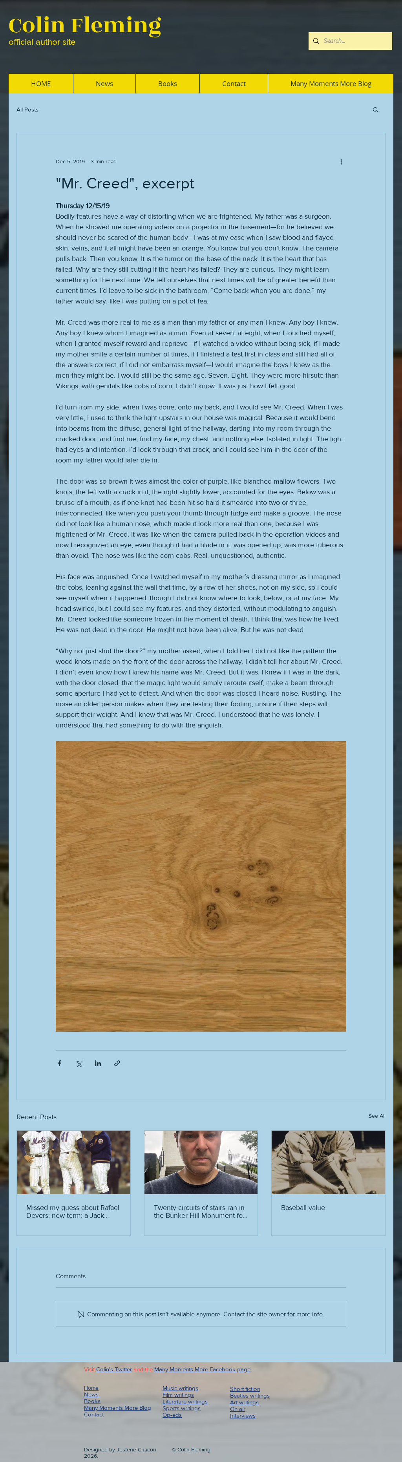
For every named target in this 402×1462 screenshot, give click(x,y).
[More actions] (341, 161)
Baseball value (303, 1208)
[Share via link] (117, 1063)
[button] (375, 109)
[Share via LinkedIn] (98, 1063)
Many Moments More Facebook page (202, 1369)
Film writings (178, 1394)
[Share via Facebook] (59, 1063)
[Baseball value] (328, 1162)
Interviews (243, 1415)
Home (91, 1388)
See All (377, 1116)
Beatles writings (250, 1395)
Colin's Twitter (114, 1369)
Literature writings (185, 1401)
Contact (94, 1414)
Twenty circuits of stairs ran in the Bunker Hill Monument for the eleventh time (199, 1211)
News (92, 1394)
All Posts (27, 109)
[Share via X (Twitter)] (78, 1063)
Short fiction (245, 1388)
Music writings (180, 1388)
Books (92, 1401)
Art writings (244, 1402)
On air (237, 1408)
